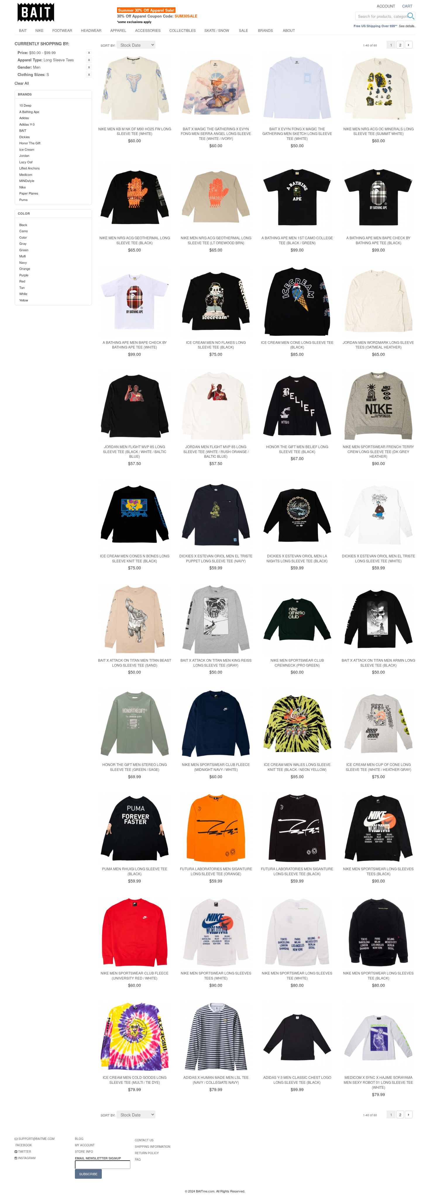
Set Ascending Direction (160, 45)
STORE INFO (84, 1152)
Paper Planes (28, 193)
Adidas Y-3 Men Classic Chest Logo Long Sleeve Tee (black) (297, 1080)
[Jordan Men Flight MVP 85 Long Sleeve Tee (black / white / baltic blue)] (135, 406)
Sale (243, 30)
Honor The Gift (29, 143)
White (23, 293)
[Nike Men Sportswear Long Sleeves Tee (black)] (378, 933)
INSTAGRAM (26, 1158)
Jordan (24, 155)
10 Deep (25, 105)
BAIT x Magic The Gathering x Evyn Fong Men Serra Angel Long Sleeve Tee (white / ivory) (216, 133)
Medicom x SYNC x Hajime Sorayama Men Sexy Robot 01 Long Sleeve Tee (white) (378, 1082)
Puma (23, 199)
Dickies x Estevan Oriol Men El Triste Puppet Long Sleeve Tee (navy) (215, 558)
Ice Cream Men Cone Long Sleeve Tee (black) (297, 345)
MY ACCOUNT (84, 1145)
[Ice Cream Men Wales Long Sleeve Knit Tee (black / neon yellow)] (297, 724)
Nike (39, 30)
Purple (23, 275)
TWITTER (24, 1152)
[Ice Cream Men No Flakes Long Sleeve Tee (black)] (216, 302)
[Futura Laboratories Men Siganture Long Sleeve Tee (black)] (297, 828)
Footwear (62, 30)
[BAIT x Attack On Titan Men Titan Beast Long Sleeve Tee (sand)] (135, 619)
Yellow (23, 300)
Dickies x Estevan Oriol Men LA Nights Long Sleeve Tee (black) (297, 558)
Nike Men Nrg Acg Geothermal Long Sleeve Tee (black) (134, 240)
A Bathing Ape (29, 111)
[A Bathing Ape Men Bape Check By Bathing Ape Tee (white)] (135, 302)
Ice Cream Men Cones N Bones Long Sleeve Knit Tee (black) (134, 558)
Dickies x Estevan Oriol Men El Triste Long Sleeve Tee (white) (378, 558)
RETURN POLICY (147, 1153)
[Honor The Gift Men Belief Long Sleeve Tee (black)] (297, 406)
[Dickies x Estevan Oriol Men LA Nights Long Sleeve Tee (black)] (297, 515)
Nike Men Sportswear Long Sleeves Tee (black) (378, 975)
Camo (23, 230)
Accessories (148, 30)
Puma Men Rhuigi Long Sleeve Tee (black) (134, 871)
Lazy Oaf (25, 161)
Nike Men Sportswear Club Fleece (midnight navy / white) (216, 767)
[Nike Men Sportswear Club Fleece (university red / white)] (135, 933)
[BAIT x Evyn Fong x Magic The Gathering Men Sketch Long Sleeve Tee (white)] (297, 88)
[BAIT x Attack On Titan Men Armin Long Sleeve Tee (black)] (378, 619)
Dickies (24, 136)
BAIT (23, 30)
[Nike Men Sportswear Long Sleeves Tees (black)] (378, 828)
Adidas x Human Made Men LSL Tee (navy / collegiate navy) (216, 1080)
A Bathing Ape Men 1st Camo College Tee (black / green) (297, 240)
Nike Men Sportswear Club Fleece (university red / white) (134, 975)
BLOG (79, 1139)
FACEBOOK (24, 1145)
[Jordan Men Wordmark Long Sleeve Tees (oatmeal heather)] (378, 302)
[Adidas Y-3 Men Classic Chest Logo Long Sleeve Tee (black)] (297, 1037)
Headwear (91, 30)
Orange (24, 268)
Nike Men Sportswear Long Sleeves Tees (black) (378, 871)
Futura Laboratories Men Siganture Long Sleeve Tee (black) (297, 871)
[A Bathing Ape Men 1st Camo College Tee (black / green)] (297, 197)
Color (23, 237)
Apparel (118, 30)
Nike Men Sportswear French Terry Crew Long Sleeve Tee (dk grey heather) (378, 451)
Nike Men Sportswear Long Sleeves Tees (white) (216, 975)
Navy (23, 262)
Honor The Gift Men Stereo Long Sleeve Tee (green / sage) (134, 767)
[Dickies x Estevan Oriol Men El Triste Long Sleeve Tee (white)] (378, 515)
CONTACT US (144, 1140)
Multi (22, 256)
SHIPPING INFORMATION (152, 1147)
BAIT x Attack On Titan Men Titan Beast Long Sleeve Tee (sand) (134, 663)
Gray (23, 243)
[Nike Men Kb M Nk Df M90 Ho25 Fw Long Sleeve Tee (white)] (135, 88)
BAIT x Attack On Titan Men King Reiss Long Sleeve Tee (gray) (216, 663)
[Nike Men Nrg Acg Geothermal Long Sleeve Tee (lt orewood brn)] (216, 197)
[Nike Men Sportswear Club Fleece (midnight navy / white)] (216, 724)
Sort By (107, 45)
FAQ (138, 1159)
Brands (265, 30)
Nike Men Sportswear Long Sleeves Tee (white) (297, 975)
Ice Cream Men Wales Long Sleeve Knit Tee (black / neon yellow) (297, 767)
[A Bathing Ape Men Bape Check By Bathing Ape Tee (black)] (378, 197)
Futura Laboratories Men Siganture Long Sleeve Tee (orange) (216, 871)
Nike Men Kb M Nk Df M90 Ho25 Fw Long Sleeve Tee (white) (134, 131)
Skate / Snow (216, 30)
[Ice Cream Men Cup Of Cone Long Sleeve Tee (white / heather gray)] (378, 724)
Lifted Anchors (29, 168)
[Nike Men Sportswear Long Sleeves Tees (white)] (216, 933)
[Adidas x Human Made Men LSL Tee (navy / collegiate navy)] (216, 1037)
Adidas (24, 117)
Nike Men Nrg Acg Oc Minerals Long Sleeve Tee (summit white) (378, 131)
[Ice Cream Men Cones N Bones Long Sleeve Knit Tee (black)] (135, 515)
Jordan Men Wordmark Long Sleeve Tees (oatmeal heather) (378, 345)
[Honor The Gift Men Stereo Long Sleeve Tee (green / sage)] (135, 724)
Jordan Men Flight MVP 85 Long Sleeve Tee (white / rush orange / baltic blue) (216, 451)
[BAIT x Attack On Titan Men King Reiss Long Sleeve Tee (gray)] (216, 619)
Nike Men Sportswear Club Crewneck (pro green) (297, 663)
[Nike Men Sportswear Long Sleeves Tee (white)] (297, 933)
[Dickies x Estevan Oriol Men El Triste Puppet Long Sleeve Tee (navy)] (216, 515)
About (289, 30)
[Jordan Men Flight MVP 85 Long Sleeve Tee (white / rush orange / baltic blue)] (216, 406)
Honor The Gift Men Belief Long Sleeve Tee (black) (297, 449)
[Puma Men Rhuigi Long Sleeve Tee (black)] (135, 828)
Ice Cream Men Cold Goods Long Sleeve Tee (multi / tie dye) (134, 1080)
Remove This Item (89, 53)
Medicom (25, 174)
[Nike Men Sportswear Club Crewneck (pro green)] (297, 619)
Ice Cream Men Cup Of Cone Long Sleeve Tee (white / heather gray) (378, 767)
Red (22, 281)
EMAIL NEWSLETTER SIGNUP (98, 1158)
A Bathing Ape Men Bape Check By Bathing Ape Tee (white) (135, 345)
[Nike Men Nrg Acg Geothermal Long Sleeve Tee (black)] (135, 197)
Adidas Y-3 (27, 124)
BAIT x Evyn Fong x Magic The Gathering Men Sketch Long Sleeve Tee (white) (297, 133)
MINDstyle (26, 180)
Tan (22, 287)
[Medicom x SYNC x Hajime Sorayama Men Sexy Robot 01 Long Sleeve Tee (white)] (378, 1037)
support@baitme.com (36, 1139)
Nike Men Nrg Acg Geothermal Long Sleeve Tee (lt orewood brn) (216, 240)
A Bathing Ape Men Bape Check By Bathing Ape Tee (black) (378, 240)
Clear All (22, 83)
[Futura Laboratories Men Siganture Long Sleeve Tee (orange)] (216, 828)
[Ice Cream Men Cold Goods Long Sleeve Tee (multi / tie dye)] (135, 1037)
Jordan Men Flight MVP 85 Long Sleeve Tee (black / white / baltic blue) (134, 451)
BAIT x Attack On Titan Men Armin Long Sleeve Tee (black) (378, 663)
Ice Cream (26, 149)
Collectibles (182, 30)
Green (23, 249)
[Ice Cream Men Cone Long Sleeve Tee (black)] (297, 302)
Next (408, 44)
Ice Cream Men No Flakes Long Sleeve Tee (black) (216, 345)
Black (23, 224)
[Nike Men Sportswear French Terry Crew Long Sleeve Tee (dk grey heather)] (378, 406)
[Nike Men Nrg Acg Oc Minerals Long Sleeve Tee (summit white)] (378, 88)
